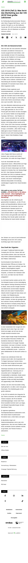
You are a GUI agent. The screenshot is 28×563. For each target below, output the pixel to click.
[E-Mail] (25, 37)
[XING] (11, 37)
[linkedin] (22, 496)
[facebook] (5, 496)
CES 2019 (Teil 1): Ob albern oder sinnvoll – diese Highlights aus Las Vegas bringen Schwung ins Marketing (13, 194)
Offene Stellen (5, 450)
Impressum (19, 513)
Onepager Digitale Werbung (9, 469)
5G (4, 128)
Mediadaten (9, 509)
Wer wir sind (4, 446)
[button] (3, 2)
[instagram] (14, 496)
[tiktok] (22, 501)
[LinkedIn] (7, 37)
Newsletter (4, 480)
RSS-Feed (3, 484)
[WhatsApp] (20, 37)
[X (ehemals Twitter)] (16, 37)
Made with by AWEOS (14, 533)
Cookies (9, 513)
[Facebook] (2, 37)
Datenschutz (19, 509)
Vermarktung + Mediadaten (8, 465)
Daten (3, 7)
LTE (20, 126)
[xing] (5, 501)
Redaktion (4, 461)
